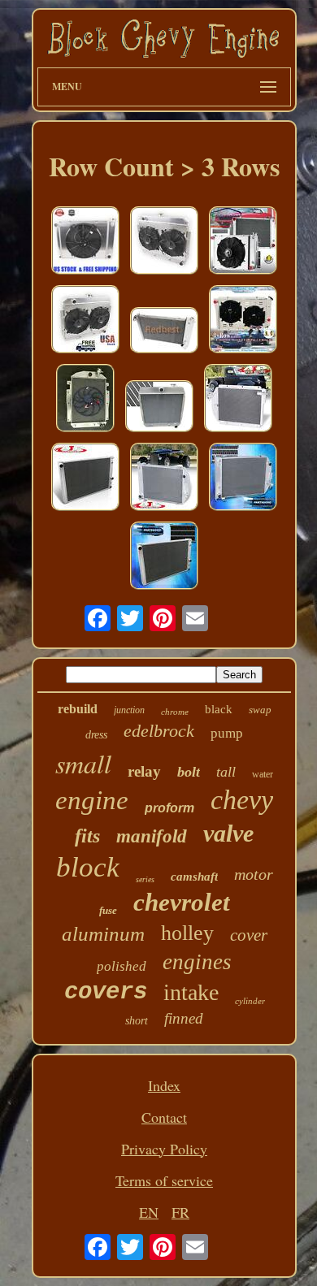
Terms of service (164, 1180)
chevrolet (181, 902)
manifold (151, 836)
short (136, 1021)
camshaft (194, 876)
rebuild (78, 709)
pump (227, 733)
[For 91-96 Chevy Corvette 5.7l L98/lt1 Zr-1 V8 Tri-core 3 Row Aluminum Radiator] (164, 557)
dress (96, 735)
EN (148, 1212)
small (83, 763)
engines (197, 962)
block (87, 867)
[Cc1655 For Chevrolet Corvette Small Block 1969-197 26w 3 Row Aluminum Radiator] (164, 332)
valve (228, 833)
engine (91, 800)
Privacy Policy (164, 1148)
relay (144, 771)
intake (191, 992)
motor (253, 874)
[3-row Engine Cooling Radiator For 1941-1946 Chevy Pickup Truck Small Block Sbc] (238, 400)
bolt (188, 772)
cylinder (250, 1001)
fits (87, 836)
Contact (164, 1117)
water (262, 774)
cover (248, 935)
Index (164, 1085)
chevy (242, 800)
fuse (108, 910)
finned (183, 1018)
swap (260, 710)
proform (169, 808)
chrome (175, 712)
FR (180, 1212)
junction (129, 710)
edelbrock (159, 731)
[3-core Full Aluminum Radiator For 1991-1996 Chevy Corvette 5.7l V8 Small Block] (85, 478)
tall (226, 772)
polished (121, 966)
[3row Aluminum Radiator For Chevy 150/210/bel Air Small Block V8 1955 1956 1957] (159, 408)
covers (105, 992)
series (145, 879)
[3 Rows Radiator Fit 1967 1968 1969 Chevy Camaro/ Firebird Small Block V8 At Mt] (243, 242)
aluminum (103, 934)
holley (187, 933)
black (218, 709)
